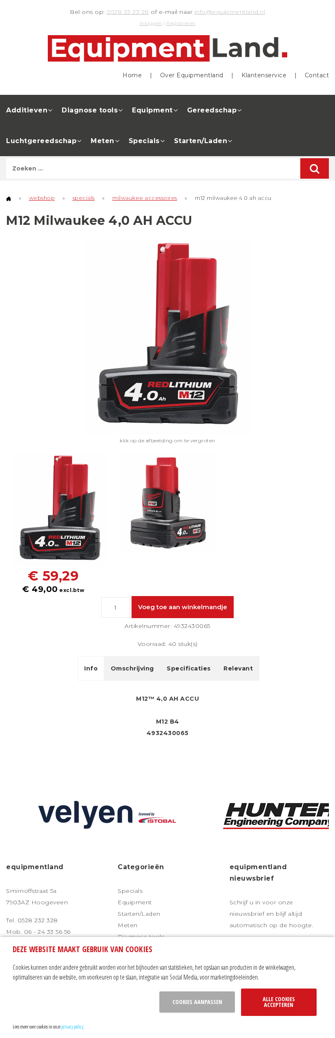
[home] (8, 198)
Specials (144, 141)
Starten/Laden (201, 141)
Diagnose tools (90, 110)
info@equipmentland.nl (230, 12)
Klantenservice (263, 75)
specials (84, 198)
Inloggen (151, 23)
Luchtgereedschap (41, 141)
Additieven (26, 110)
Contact (317, 75)
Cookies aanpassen (197, 1002)
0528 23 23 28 (128, 12)
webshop (42, 198)
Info (91, 668)
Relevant (238, 668)
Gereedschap (212, 110)
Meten (102, 141)
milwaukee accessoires (144, 198)
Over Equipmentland (191, 75)
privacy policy (72, 1026)
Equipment (152, 110)
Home (132, 75)
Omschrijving (132, 668)
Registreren (181, 23)
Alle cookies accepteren (279, 1002)
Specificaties (189, 668)
